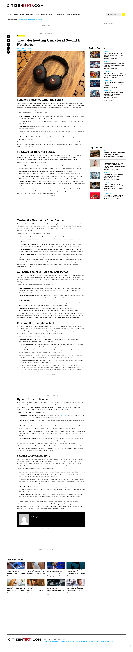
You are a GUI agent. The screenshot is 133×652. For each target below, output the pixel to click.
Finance (22, 14)
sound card (64, 415)
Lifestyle (44, 14)
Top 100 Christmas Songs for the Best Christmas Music (115, 153)
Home (9, 14)
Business (15, 14)
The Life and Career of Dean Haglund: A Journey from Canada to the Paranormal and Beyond (114, 165)
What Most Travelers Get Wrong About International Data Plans (115, 74)
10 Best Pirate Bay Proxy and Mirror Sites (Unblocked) (113, 196)
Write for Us (56, 641)
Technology (29, 14)
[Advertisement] (46, 30)
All (79, 14)
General (69, 14)
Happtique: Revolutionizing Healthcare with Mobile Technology (113, 176)
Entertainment (60, 14)
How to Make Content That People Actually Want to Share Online (114, 55)
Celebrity (51, 14)
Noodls (107, 641)
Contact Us (65, 641)
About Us (47, 641)
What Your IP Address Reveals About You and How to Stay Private (114, 84)
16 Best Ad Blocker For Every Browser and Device (113, 185)
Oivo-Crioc (100, 641)
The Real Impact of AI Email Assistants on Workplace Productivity (113, 94)
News (75, 14)
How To (37, 14)
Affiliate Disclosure (88, 641)
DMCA (112, 641)
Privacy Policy (75, 641)
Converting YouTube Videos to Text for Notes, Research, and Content (114, 65)
